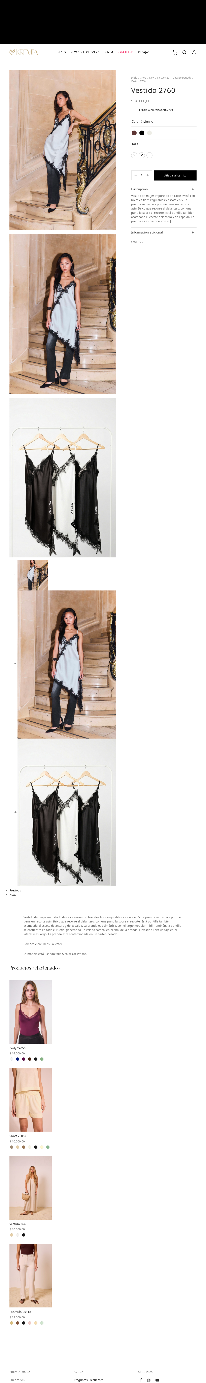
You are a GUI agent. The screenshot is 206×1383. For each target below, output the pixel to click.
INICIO (61, 52)
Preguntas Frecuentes (88, 1380)
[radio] (134, 133)
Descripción (139, 189)
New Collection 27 (159, 77)
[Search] (184, 52)
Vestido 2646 (18, 1224)
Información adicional (147, 232)
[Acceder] (194, 52)
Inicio (134, 77)
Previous (15, 890)
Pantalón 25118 (20, 1312)
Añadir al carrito (175, 175)
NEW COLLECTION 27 (84, 52)
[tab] (164, 189)
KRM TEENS (125, 52)
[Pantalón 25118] (30, 1275)
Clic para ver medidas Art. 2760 (155, 110)
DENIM (108, 52)
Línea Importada (182, 77)
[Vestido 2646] (30, 1188)
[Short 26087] (30, 1100)
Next (12, 895)
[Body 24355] (30, 1012)
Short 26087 (17, 1136)
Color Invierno (142, 121)
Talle (135, 144)
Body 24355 (17, 1048)
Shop (143, 77)
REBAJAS (143, 52)
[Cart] (174, 52)
